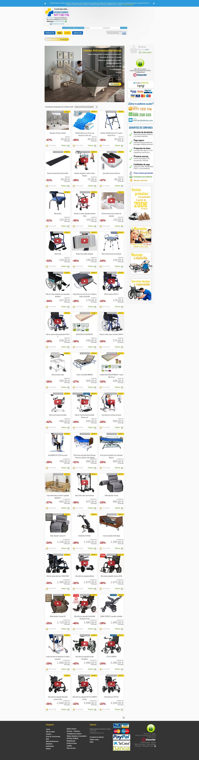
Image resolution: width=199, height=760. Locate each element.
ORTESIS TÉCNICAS (72, 738)
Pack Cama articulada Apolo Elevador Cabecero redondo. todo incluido (84, 456)
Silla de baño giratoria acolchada (111, 253)
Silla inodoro (57, 213)
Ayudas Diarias (51, 39)
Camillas (69, 745)
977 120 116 (51, 18)
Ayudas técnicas (71, 728)
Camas (48, 729)
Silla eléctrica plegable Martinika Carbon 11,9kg (58, 698)
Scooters (48, 734)
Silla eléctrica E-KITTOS (111, 697)
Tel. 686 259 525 (59, 21)
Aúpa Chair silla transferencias (84, 495)
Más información (128, 5)
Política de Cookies (151, 744)
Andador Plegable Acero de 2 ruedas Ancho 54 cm (111, 134)
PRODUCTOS (49, 33)
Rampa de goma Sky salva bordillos (57, 173)
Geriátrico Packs (72, 743)
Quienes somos (94, 739)
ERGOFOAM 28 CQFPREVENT (84, 334)
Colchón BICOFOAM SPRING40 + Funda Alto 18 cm (111, 375)
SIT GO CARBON (111, 656)
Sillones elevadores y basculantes (77, 736)
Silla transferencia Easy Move (57, 415)
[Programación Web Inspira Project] (155, 746)
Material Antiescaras (52, 741)
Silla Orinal (57, 253)
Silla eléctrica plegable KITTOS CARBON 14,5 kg (85, 698)
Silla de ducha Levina (58, 374)
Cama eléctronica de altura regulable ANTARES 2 (58, 496)
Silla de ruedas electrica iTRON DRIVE (58, 576)
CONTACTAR (77, 33)
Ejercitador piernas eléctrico (111, 173)
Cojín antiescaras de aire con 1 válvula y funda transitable (84, 295)
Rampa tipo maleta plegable (84, 253)
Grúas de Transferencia (53, 736)
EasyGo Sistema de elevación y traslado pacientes (57, 657)
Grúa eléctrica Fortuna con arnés (111, 415)
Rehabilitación (71, 741)
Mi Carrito (142, 46)
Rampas (48, 748)
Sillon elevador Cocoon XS (57, 535)
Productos (64, 39)
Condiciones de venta (147, 746)
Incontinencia (50, 746)
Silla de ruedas (50, 731)
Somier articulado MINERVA (84, 374)
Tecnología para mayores (74, 733)
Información (52, 145)
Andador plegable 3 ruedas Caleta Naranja (84, 174)
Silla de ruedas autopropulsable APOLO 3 (57, 335)
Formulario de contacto (97, 737)
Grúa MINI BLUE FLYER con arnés (57, 455)
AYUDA (67, 33)
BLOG (59, 33)
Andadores (49, 743)
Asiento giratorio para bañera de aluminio (111, 214)
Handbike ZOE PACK (85, 535)
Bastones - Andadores (73, 731)
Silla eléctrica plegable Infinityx (84, 576)
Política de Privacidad (139, 744)
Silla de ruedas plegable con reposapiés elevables (58, 295)
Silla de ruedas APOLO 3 (111, 294)
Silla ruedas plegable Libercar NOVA (111, 576)
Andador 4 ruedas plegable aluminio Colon (84, 214)
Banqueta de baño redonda (58, 133)
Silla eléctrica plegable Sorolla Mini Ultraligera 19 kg (84, 617)
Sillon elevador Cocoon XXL (58, 616)
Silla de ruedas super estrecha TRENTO (111, 334)
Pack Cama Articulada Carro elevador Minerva (111, 456)
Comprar (64, 145)
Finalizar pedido (146, 52)
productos (142, 50)
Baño (47, 739)
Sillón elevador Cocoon (111, 495)
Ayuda (91, 742)
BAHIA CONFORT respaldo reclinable (111, 616)
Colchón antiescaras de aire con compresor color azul (84, 134)
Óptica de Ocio (71, 748)
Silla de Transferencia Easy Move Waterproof (84, 416)
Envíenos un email (58, 24)
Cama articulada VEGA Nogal (111, 535)
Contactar (153, 742)
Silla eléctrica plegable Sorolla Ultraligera (84, 657)
